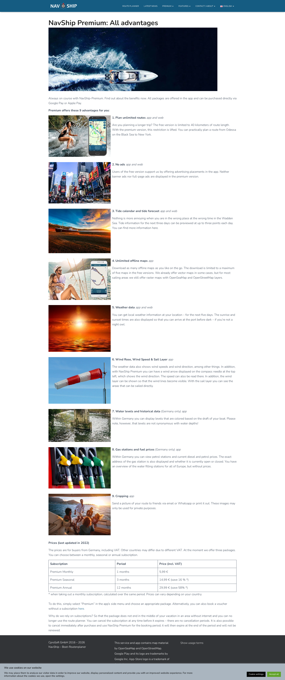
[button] (173, 6)
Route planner (130, 6)
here (81, 609)
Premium (167, 6)
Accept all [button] (274, 674)
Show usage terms (191, 643)
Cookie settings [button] (256, 674)
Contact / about (204, 6)
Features (183, 6)
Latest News (150, 6)
